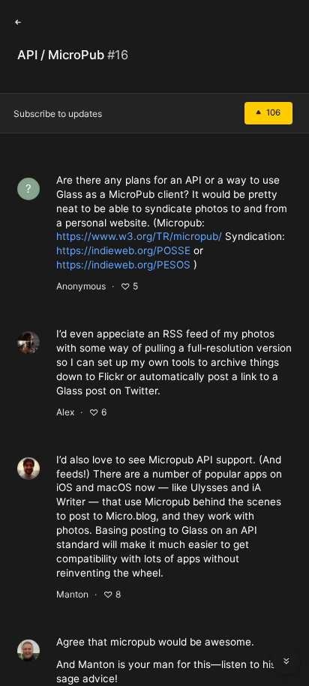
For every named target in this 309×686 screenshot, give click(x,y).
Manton (72, 594)
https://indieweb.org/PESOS (123, 265)
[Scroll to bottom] (286, 661)
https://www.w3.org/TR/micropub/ (139, 236)
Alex (65, 412)
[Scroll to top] (286, 627)
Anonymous (81, 286)
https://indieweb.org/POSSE (123, 250)
